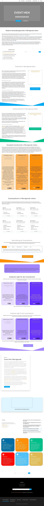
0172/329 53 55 (13, 95)
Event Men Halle (12, 501)
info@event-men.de (10, 137)
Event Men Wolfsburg (25, 499)
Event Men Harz (19, 499)
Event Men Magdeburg (5, 499)
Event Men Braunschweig (33, 499)
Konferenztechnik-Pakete (26, 316)
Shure (27, 249)
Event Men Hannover (12, 499)
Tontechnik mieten (21, 36)
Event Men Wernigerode (6, 501)
